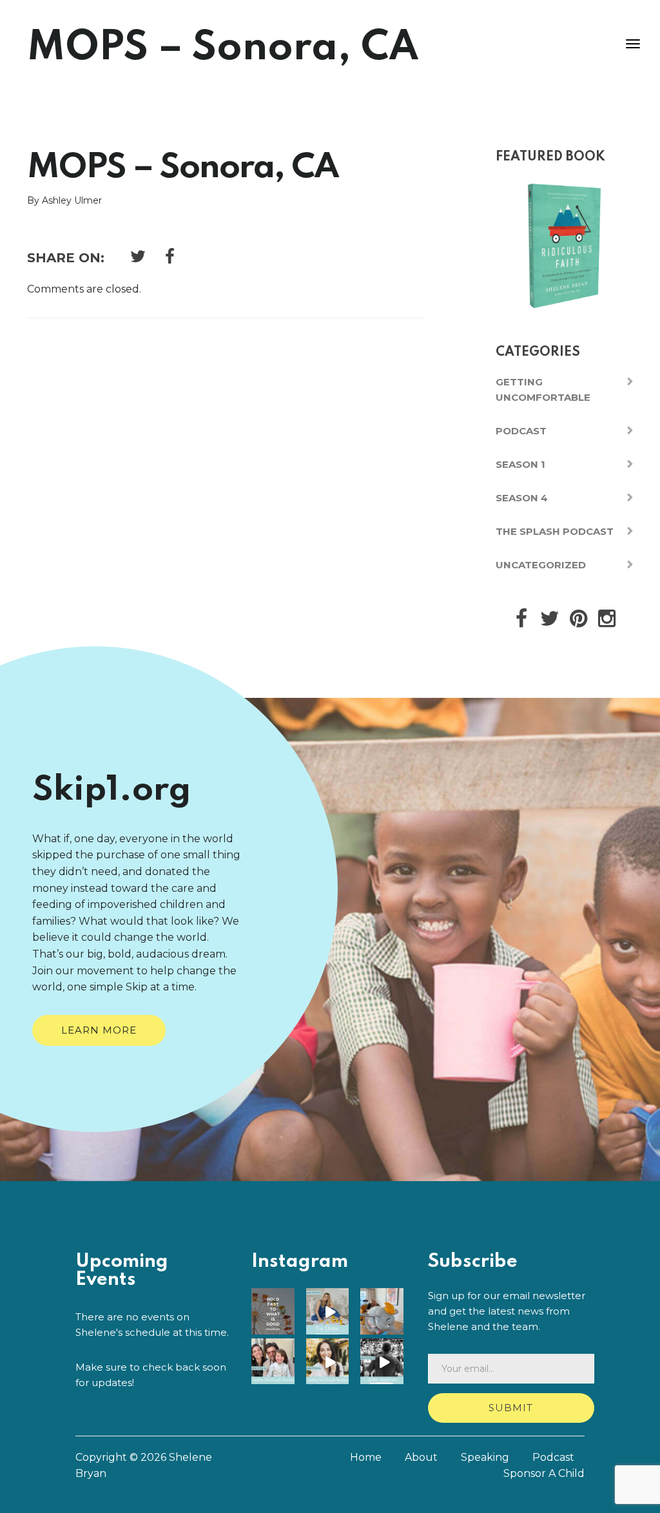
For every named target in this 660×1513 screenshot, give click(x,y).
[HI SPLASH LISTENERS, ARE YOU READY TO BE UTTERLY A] (384, 1362)
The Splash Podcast (555, 531)
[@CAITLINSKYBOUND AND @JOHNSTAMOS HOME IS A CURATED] (384, 1312)
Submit (511, 1408)
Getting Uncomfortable (543, 389)
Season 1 (520, 464)
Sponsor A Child (544, 1473)
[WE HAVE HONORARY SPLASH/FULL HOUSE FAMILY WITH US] (330, 1362)
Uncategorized (541, 565)
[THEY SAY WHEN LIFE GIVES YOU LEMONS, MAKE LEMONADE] (330, 1312)
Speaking (485, 1457)
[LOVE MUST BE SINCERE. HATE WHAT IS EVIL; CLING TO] (275, 1312)
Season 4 (522, 498)
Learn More (99, 1030)
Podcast (521, 431)
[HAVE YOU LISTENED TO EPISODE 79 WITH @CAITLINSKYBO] (275, 1362)
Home (366, 1457)
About (421, 1457)
